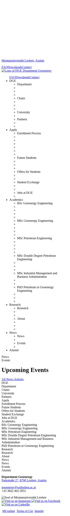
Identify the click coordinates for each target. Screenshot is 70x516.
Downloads (15, 67)
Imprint (39, 511)
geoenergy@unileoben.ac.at (19, 487)
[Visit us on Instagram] (16, 501)
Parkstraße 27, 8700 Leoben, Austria (24, 480)
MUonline (8, 511)
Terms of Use (25, 511)
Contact (27, 67)
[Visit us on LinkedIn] (16, 504)
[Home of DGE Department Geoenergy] (27, 70)
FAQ (5, 67)
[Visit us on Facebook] (45, 501)
